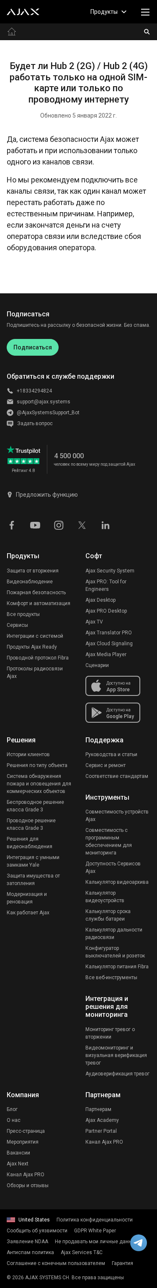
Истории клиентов (28, 754)
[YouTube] (35, 524)
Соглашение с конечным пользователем (56, 1263)
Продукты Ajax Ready (32, 647)
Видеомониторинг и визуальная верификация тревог (116, 1055)
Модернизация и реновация (27, 898)
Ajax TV (94, 622)
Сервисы (17, 625)
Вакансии (18, 1153)
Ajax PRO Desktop (106, 611)
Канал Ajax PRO (25, 1175)
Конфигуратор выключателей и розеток (115, 952)
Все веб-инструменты (111, 977)
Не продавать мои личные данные (96, 1241)
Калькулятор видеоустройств (104, 896)
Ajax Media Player (105, 654)
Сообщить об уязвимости (37, 1231)
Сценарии (97, 665)
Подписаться (32, 347)
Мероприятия (23, 1142)
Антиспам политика (30, 1252)
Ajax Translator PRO (108, 633)
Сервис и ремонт (105, 765)
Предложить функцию (47, 494)
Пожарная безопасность (36, 592)
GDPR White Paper (95, 1231)
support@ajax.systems (43, 402)
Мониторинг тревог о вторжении (110, 1033)
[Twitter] (82, 524)
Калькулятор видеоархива (117, 882)
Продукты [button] (104, 11)
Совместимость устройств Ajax (117, 815)
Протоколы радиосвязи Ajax (35, 672)
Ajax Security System (109, 571)
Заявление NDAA (27, 1241)
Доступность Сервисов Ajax (113, 867)
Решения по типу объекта (37, 765)
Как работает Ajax (28, 913)
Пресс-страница (26, 1131)
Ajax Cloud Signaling (109, 644)
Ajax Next (17, 1164)
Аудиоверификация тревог (117, 1074)
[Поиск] (147, 31)
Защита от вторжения (33, 571)
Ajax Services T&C (82, 1252)
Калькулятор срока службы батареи (108, 915)
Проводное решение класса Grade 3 (31, 824)
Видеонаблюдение (30, 582)
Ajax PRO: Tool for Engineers (105, 585)
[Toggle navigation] (145, 11)
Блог (12, 1109)
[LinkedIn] (105, 524)
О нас (14, 1120)
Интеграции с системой (35, 636)
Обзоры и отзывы (28, 1185)
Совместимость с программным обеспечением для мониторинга (108, 841)
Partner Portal (101, 1131)
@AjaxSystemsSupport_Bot (48, 413)
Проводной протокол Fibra (38, 658)
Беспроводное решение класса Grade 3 (35, 806)
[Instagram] (59, 524)
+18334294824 (34, 391)
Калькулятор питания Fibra (117, 967)
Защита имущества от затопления (33, 879)
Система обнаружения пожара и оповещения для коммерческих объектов (39, 783)
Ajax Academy (102, 1120)
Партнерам (98, 1109)
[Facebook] (12, 524)
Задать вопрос (35, 423)
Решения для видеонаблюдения (29, 842)
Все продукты (23, 614)
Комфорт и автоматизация (38, 603)
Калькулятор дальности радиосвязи (113, 933)
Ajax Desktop (100, 600)
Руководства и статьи (111, 754)
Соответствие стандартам (116, 776)
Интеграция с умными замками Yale (33, 861)
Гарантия (122, 1263)
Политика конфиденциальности (95, 1220)
